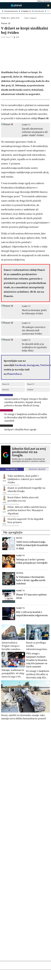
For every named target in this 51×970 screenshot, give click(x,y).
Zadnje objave (36, 469)
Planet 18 (5, 384)
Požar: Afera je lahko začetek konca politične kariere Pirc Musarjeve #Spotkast (26, 510)
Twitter (44, 365)
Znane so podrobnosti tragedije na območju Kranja (26, 490)
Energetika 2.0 (26, 11)
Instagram (33, 365)
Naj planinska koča (11, 11)
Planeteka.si (14, 374)
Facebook (20, 365)
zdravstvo (5, 389)
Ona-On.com (39, 11)
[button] (2, 5)
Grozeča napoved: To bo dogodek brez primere (25, 521)
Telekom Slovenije (43, 1)
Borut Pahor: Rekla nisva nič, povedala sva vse (23, 499)
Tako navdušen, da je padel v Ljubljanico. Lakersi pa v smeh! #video (24, 479)
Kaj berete (12, 469)
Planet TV (9, 37)
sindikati (30, 389)
